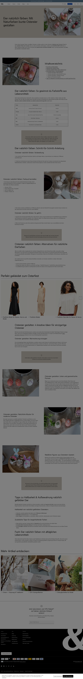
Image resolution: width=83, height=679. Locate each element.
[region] (41, 676)
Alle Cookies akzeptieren (68, 676)
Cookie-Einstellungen (58, 676)
